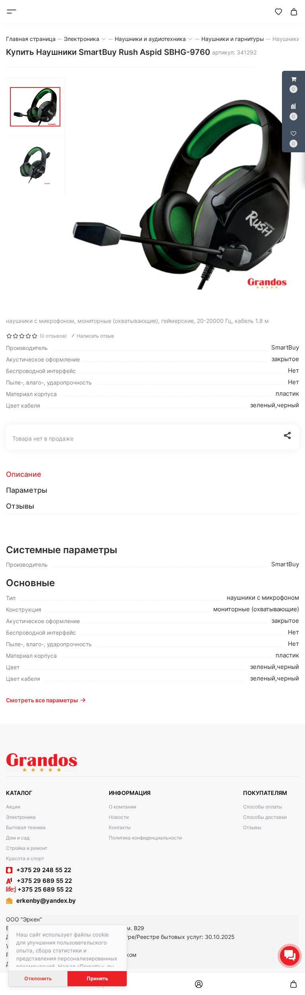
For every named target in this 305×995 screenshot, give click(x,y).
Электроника (21, 817)
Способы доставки (265, 817)
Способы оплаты (262, 807)
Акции (13, 807)
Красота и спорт (25, 858)
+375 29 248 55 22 (43, 870)
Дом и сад (17, 838)
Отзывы (252, 827)
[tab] (152, 474)
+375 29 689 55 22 (42, 880)
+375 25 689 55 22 (44, 889)
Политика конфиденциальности (145, 838)
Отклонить (38, 978)
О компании (122, 807)
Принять (97, 978)
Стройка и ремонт (26, 848)
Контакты (120, 827)
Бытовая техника (26, 827)
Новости (119, 817)
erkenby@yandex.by (46, 900)
